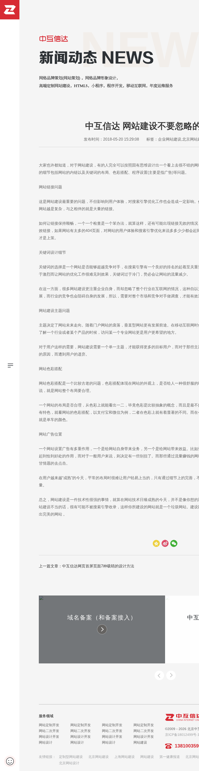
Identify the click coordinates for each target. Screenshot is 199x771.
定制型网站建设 (71, 757)
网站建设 (140, 742)
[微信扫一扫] (173, 543)
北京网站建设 (98, 757)
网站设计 (45, 742)
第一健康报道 (169, 757)
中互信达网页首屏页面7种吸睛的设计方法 (98, 566)
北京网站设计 (69, 763)
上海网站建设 (124, 757)
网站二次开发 (49, 731)
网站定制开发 (49, 725)
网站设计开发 (49, 737)
